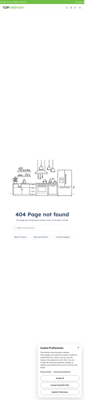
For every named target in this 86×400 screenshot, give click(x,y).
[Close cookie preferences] (78, 347)
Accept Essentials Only (60, 385)
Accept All (60, 378)
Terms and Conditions (62, 372)
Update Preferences (60, 392)
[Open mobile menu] (80, 7)
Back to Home (20, 237)
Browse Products (41, 237)
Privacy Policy (45, 372)
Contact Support (63, 237)
